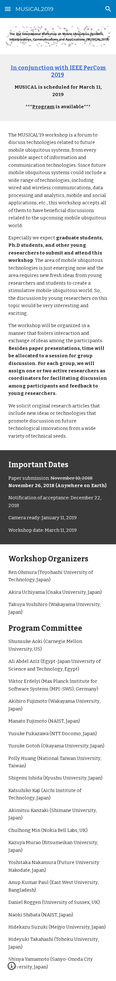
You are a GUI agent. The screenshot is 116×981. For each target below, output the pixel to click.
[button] (7, 9)
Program (43, 107)
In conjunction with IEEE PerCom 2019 (59, 71)
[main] (58, 87)
